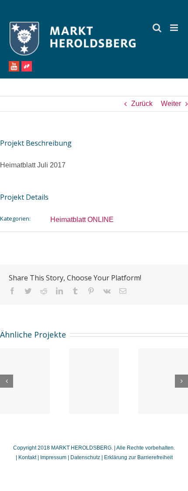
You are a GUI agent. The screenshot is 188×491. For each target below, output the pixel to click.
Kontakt (28, 457)
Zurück (142, 103)
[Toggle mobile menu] (174, 27)
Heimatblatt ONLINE (82, 219)
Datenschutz (85, 457)
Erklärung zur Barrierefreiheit (138, 457)
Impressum (53, 457)
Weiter (171, 103)
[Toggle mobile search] (157, 27)
